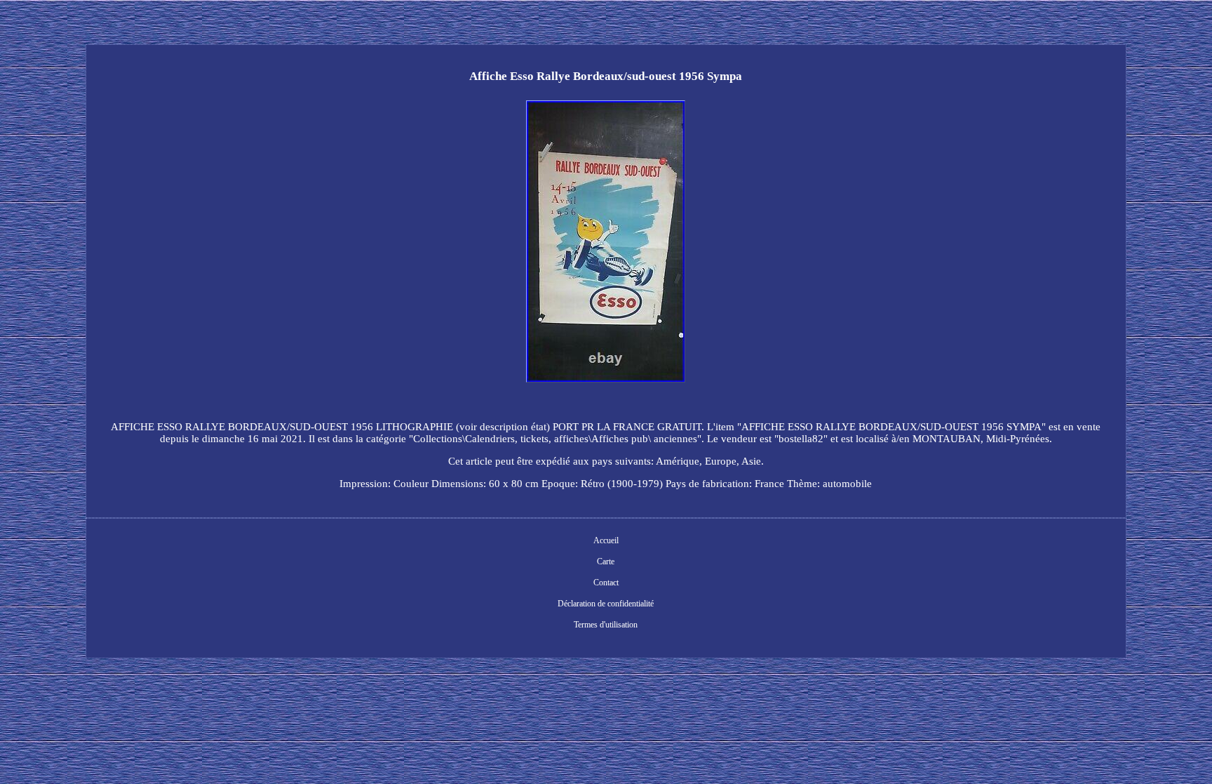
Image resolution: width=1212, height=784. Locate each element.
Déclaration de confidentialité (606, 604)
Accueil (606, 540)
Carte (605, 561)
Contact (606, 582)
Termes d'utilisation (606, 625)
